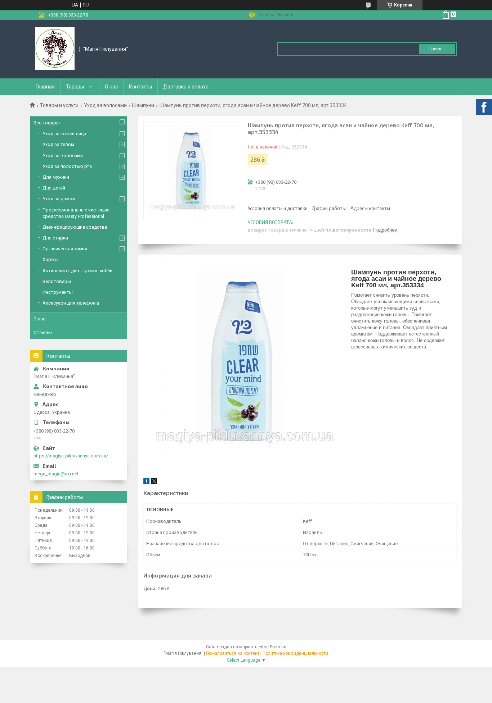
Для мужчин (56, 177)
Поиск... (437, 48)
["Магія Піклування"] (55, 48)
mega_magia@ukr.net (56, 473)
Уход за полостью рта (67, 166)
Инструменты (58, 292)
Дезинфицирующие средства (75, 227)
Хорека (51, 259)
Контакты (140, 87)
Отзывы (42, 332)
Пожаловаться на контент (232, 653)
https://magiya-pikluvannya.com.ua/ (70, 455)
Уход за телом (58, 144)
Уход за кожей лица (64, 133)
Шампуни (143, 105)
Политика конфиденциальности (295, 653)
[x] (154, 482)
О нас (111, 87)
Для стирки (55, 238)
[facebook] (146, 482)
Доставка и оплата (186, 87)
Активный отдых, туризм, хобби (77, 270)
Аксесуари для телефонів (71, 303)
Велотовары (57, 281)
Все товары (46, 122)
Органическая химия (65, 248)
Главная (45, 87)
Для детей (54, 188)
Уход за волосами (105, 105)
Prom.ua (278, 646)
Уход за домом (59, 198)
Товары (75, 87)
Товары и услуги (59, 105)
